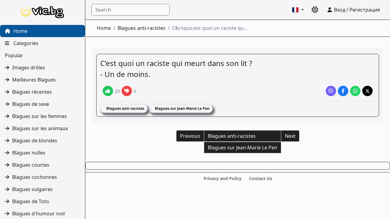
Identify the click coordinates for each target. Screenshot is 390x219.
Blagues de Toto (30, 201)
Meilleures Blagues (34, 79)
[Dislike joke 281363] (127, 91)
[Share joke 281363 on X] (367, 91)
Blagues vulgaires (32, 189)
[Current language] (298, 10)
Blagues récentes (32, 92)
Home (19, 31)
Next (290, 136)
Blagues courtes (30, 165)
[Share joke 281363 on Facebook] (343, 91)
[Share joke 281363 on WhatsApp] (355, 91)
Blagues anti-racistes (141, 28)
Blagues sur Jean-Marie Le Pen (182, 108)
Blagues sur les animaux (40, 128)
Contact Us (260, 178)
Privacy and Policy (223, 178)
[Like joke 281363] (108, 91)
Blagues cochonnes (34, 177)
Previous (190, 136)
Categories (25, 43)
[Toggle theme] (315, 10)
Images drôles (28, 67)
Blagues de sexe (30, 104)
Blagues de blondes (34, 140)
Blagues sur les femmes (39, 116)
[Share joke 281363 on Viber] (331, 91)
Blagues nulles (28, 152)
